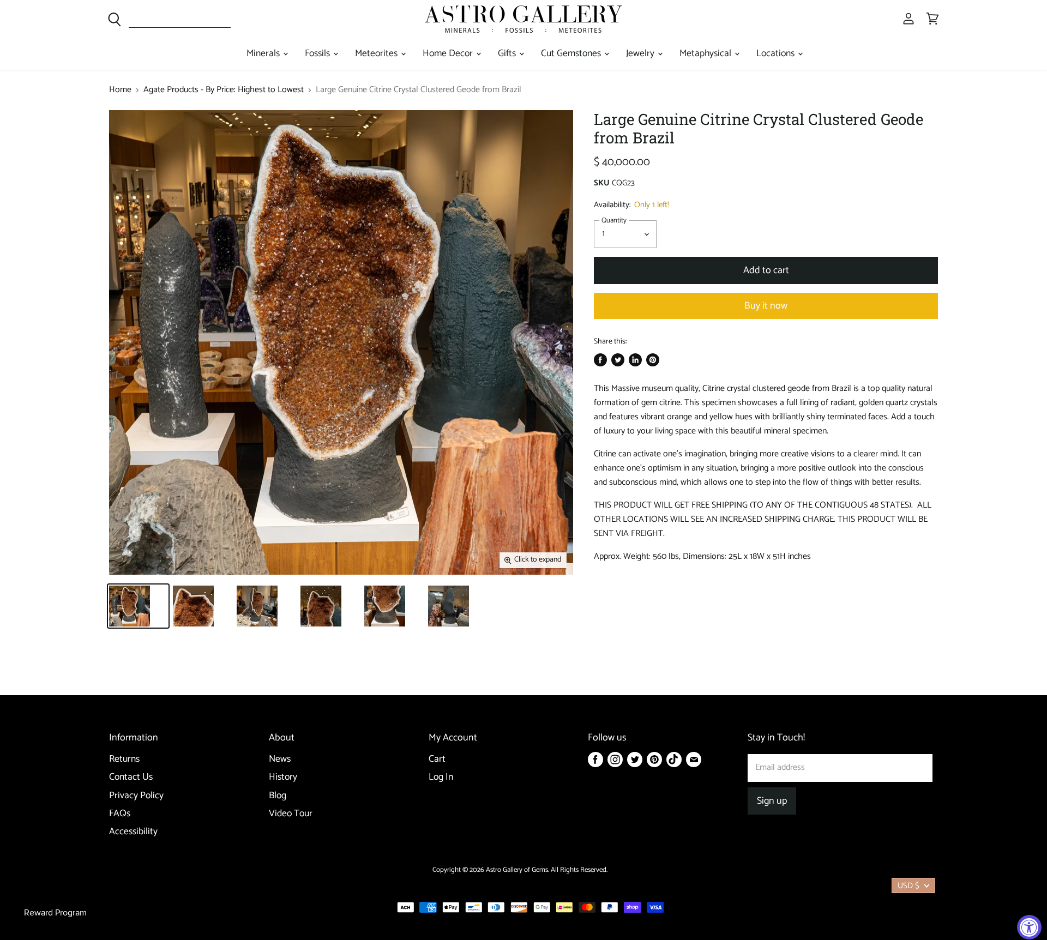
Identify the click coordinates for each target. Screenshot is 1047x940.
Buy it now (765, 306)
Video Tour (290, 814)
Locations (776, 54)
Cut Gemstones (572, 54)
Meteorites (377, 54)
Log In (441, 777)
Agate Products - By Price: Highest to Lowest (223, 90)
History (283, 777)
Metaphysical (706, 54)
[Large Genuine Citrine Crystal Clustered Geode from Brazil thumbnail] (138, 606)
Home (120, 90)
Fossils (318, 54)
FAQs (119, 814)
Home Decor (449, 54)
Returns (124, 759)
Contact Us (131, 777)
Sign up (772, 801)
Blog (277, 796)
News (280, 759)
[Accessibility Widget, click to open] (1029, 927)
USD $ (908, 886)
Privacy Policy (136, 796)
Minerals (264, 54)
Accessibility (133, 832)
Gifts (508, 54)
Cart (437, 759)
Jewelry (641, 54)
